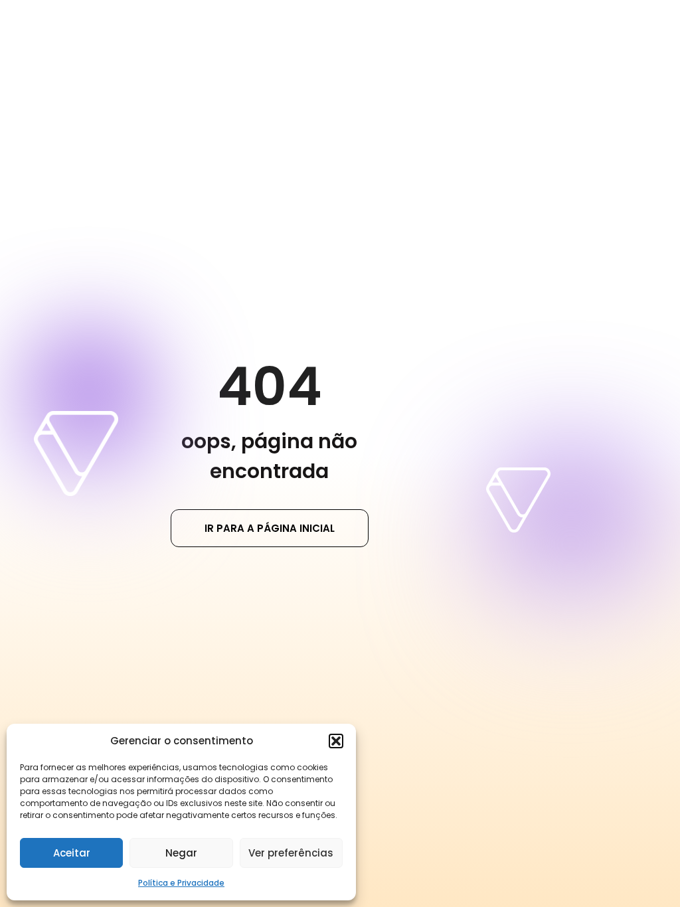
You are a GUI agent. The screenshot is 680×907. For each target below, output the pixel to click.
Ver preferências (290, 853)
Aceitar (71, 853)
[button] (336, 741)
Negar (181, 853)
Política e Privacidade (181, 882)
